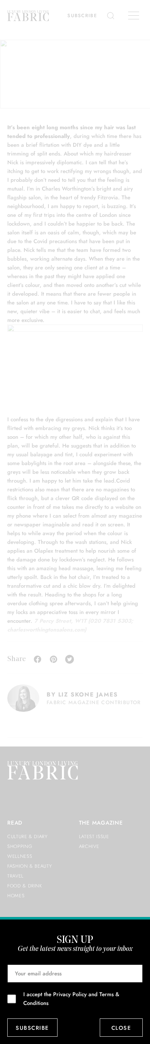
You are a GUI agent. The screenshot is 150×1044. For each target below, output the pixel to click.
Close (121, 1028)
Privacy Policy (70, 994)
